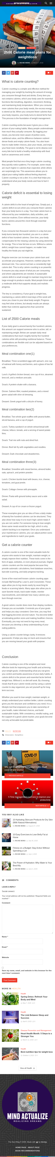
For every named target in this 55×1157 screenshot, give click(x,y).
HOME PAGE (20, 1147)
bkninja (44, 1142)
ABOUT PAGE (34, 1147)
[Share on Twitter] (8, 73)
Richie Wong (25, 63)
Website (5, 957)
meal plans (10, 735)
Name (5, 937)
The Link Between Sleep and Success (34, 1016)
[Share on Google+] (12, 73)
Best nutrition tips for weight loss (37, 1052)
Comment (6, 903)
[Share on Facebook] (4, 73)
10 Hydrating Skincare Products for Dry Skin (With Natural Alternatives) (33, 821)
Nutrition (31, 48)
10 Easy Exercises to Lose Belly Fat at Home (30, 835)
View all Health (26, 1068)
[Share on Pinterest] (17, 73)
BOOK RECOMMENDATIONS (27, 1151)
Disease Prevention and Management (36, 1030)
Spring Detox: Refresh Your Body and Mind (34, 998)
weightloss (19, 735)
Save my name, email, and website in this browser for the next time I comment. (27, 971)
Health (22, 48)
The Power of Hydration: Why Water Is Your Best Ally (32, 864)
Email (5, 947)
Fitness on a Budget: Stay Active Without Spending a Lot (31, 849)
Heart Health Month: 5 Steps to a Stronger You (36, 1034)
